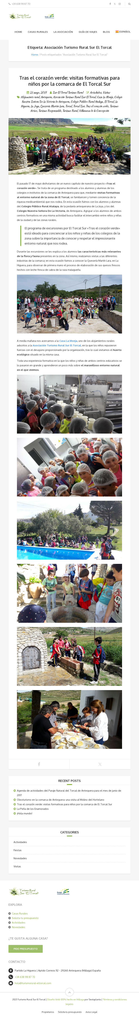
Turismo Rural (70, 111)
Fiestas (18, 850)
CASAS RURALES (38, 31)
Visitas (106, 93)
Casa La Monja (105, 97)
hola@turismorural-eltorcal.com (33, 983)
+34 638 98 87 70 (25, 977)
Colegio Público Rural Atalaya (87, 102)
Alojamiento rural (30, 97)
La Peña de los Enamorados (33, 808)
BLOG (106, 31)
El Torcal (109, 102)
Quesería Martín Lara (52, 106)
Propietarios (48, 1012)
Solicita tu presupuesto (25, 918)
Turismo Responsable (49, 111)
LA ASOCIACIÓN (63, 31)
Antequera (46, 97)
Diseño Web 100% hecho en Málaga (65, 999)
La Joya (35, 106)
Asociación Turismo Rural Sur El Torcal (74, 97)
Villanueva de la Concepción (94, 111)
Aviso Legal (91, 1012)
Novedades (20, 858)
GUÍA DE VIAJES (88, 31)
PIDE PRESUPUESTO (26, 948)
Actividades (95, 93)
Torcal (68, 106)
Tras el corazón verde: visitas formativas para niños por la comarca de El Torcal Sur (69, 81)
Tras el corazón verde (97, 106)
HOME (18, 31)
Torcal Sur (78, 106)
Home (34, 54)
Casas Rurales (20, 913)
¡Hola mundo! (24, 813)
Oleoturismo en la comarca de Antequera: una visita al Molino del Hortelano (60, 799)
